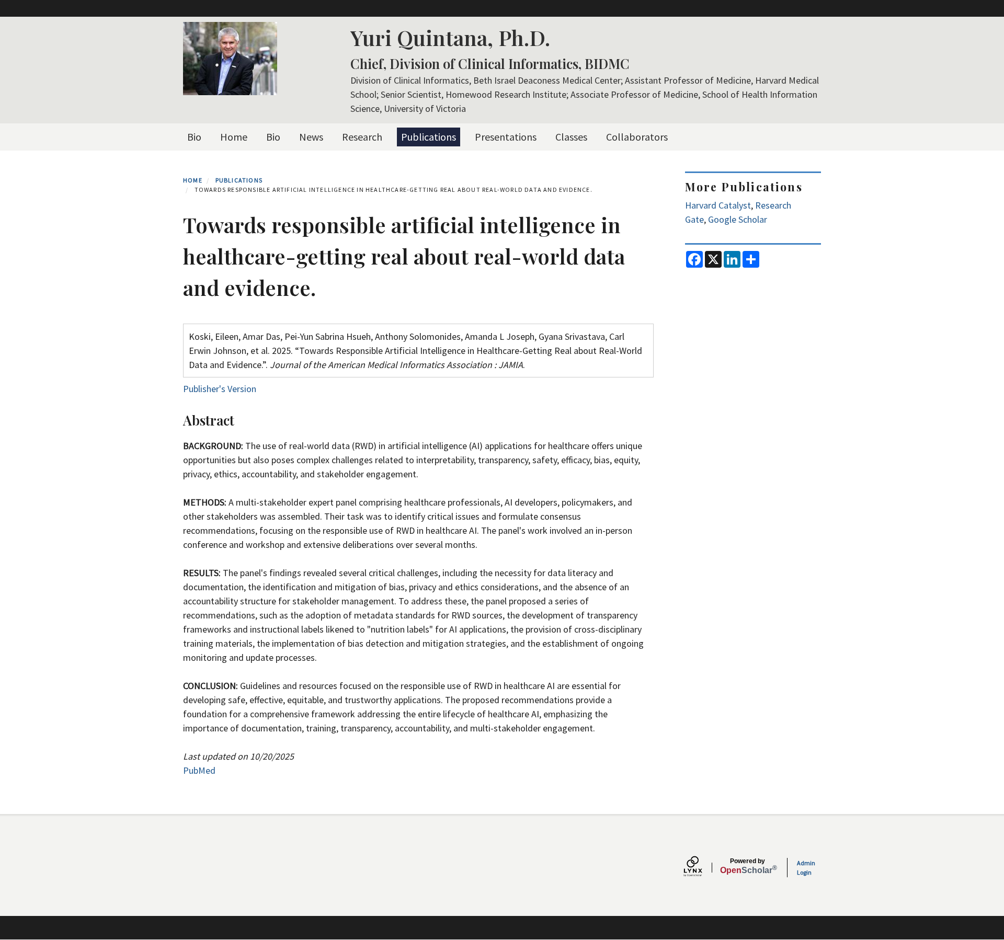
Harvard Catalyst (718, 205)
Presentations (506, 136)
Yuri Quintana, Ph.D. (450, 37)
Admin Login (806, 867)
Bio (194, 136)
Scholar (747, 866)
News (311, 136)
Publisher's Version (219, 389)
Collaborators (637, 136)
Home (233, 136)
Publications (428, 136)
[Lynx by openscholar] (701, 867)
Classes (571, 136)
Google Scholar (737, 219)
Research (362, 136)
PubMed (199, 770)
